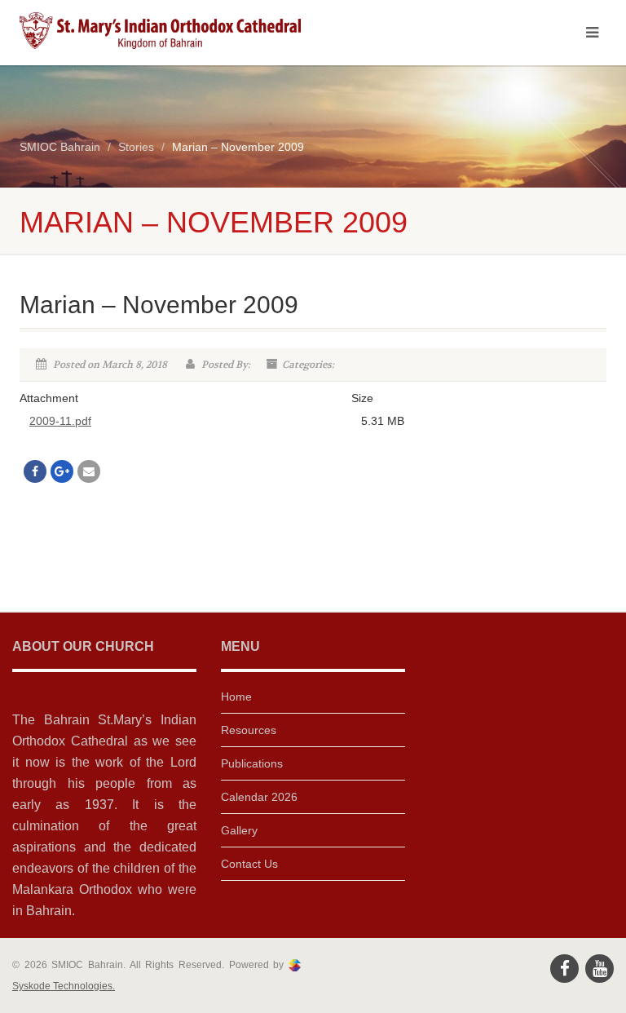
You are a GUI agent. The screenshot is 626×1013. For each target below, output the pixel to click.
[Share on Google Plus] (62, 471)
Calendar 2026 (259, 796)
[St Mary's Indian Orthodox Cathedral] (160, 30)
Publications (252, 763)
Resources (248, 730)
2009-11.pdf (60, 420)
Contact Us (249, 863)
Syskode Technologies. (63, 986)
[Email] (88, 471)
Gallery (239, 830)
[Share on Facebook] (35, 471)
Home (236, 696)
